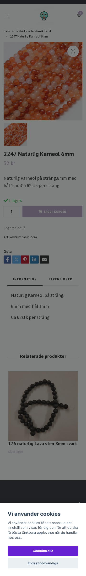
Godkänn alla (43, 551)
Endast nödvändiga (43, 563)
